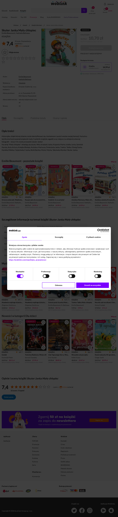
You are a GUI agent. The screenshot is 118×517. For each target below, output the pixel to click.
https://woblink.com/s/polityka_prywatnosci (27, 260)
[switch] (46, 276)
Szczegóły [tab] (59, 237)
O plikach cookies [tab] (93, 237)
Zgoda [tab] (24, 237)
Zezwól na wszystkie (92, 285)
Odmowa (58, 285)
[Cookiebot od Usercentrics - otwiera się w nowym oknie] (99, 230)
